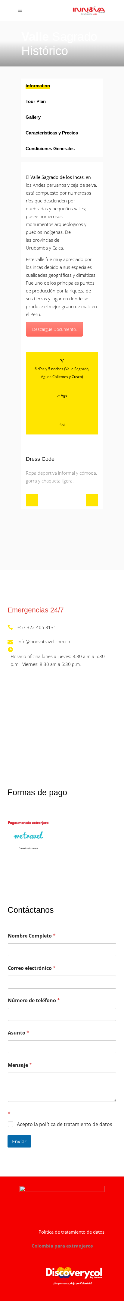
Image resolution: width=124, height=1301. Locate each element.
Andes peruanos (49, 185)
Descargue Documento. (54, 329)
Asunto (18, 1033)
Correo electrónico (32, 968)
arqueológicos (68, 224)
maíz (86, 306)
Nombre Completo (32, 936)
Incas (78, 177)
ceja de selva (83, 185)
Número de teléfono (34, 1000)
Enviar (19, 1141)
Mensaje (20, 1065)
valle (40, 259)
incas (38, 267)
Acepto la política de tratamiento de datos (64, 1124)
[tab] (62, 86)
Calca (57, 248)
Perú (35, 314)
